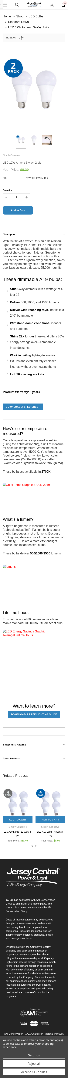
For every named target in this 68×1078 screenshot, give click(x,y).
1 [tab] (32, 846)
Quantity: (8, 190)
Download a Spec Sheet (23, 407)
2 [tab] (35, 846)
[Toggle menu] (5, 4)
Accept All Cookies (34, 1072)
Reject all (34, 1064)
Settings (34, 1055)
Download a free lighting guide (34, 714)
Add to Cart (17, 819)
